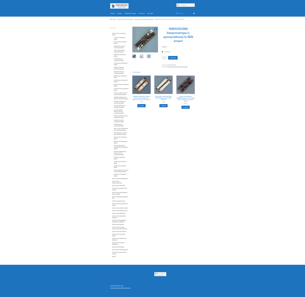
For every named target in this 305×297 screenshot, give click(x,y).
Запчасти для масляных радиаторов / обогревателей (119, 227)
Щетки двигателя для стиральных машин (119, 46)
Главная (112, 13)
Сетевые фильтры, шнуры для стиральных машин (120, 133)
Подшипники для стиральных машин (119, 59)
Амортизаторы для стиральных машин (143, 19)
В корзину (173, 58)
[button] (155, 29)
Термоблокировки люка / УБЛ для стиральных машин (121, 97)
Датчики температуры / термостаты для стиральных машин (120, 153)
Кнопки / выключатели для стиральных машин (121, 116)
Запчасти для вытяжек (118, 247)
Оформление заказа (130, 13)
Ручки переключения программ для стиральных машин (121, 147)
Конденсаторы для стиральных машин (119, 120)
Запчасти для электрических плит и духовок (119, 193)
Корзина (119, 13)
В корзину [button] (141, 105)
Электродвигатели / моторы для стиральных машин (121, 170)
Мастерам (150, 13)
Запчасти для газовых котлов (119, 210)
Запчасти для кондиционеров (120, 249)
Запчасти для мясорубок (118, 185)
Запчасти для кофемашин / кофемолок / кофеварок (119, 220)
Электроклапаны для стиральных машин (119, 50)
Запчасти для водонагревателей (117, 181)
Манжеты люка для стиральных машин (119, 68)
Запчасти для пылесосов (118, 201)
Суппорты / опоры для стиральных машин (119, 102)
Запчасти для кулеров (118, 224)
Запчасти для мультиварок (119, 231)
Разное (114, 256)
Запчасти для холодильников (120, 178)
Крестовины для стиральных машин (119, 124)
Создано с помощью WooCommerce (120, 288)
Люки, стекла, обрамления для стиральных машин (121, 129)
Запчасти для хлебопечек (118, 213)
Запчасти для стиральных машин (125, 19)
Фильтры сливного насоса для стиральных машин (120, 93)
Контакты (142, 13)
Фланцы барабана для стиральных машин (120, 106)
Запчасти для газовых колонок (120, 208)
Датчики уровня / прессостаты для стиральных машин (119, 111)
